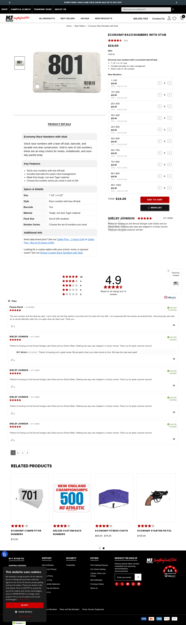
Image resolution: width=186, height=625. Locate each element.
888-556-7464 (140, 18)
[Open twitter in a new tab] (122, 584)
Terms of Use (47, 580)
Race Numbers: (115, 74)
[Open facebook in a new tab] (117, 584)
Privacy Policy (47, 576)
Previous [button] (9, 2)
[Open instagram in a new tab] (133, 584)
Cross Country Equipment (93, 609)
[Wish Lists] (174, 18)
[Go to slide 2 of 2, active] (103, 548)
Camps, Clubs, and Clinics (97, 574)
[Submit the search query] (173, 9)
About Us (60, 9)
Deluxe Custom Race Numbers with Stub (61, 253)
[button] (161, 571)
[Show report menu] (174, 325)
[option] (176, 286)
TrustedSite (70, 565)
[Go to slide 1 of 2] (100, 548)
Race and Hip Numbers (69, 609)
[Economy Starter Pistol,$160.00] (156, 498)
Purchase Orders (97, 584)
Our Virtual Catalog (97, 569)
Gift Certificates (48, 565)
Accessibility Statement (51, 584)
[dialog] (24, 594)
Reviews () (118, 41)
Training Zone (43, 9)
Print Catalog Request (99, 565)
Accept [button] (24, 605)
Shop (4, 9)
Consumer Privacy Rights (49, 570)
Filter (14, 301)
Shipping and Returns (50, 588)
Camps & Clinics (21, 9)
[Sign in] (167, 18)
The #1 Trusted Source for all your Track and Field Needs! (93, 2)
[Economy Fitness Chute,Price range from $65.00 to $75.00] (114, 498)
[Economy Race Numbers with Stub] (176, 283)
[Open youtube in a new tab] (128, 584)
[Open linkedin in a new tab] (139, 584)
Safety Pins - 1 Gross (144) (71, 239)
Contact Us (158, 18)
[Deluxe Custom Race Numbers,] (72, 498)
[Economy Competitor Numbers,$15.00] (30, 498)
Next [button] (176, 2)
